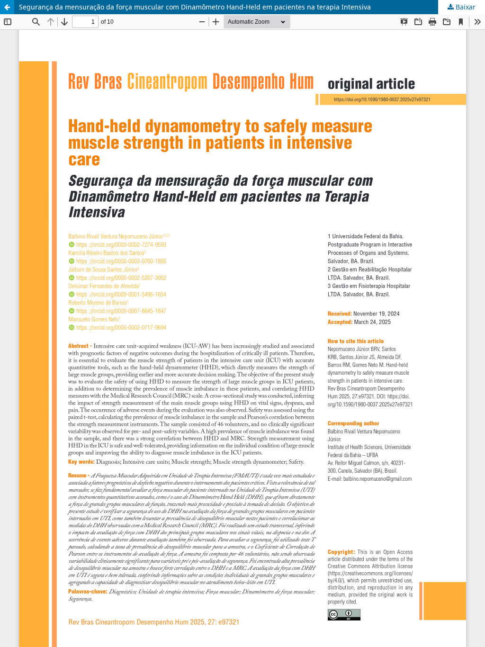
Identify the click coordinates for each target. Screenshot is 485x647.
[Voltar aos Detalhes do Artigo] (7, 7)
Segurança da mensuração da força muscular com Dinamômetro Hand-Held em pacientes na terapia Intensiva (195, 6)
